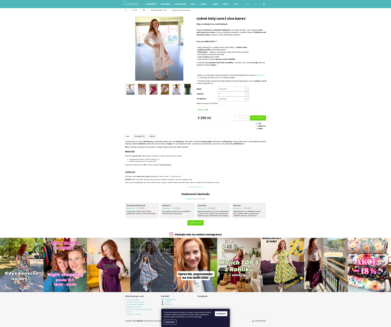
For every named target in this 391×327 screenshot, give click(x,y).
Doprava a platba (133, 300)
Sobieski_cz (168, 304)
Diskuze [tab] (152, 136)
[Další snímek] (192, 48)
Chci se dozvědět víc (194, 187)
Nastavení (170, 322)
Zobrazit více (195, 223)
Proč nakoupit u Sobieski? (136, 305)
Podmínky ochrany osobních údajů (139, 309)
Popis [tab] (127, 136)
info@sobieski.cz (170, 299)
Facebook (167, 302)
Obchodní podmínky (134, 307)
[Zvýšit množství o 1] (246, 118)
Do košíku (259, 118)
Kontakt (129, 312)
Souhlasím (221, 313)
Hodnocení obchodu (195, 194)
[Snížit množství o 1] (236, 118)
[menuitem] (151, 4)
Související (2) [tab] (139, 136)
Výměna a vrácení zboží (135, 302)
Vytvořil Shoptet (260, 321)
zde (199, 317)
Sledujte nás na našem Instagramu (198, 234)
